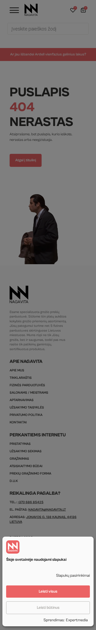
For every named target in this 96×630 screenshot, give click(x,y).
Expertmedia (77, 620)
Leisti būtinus (48, 607)
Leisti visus (48, 591)
